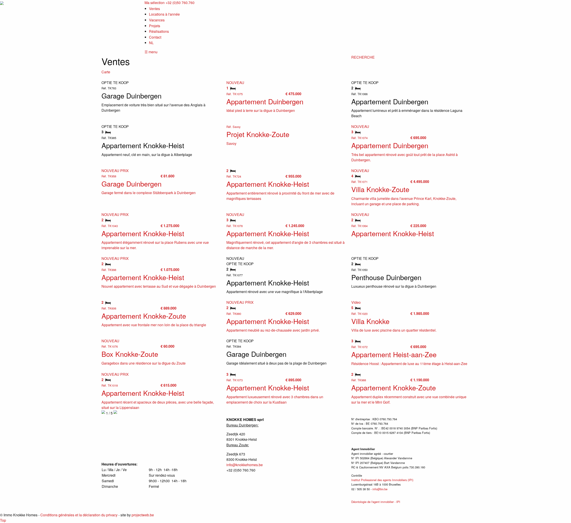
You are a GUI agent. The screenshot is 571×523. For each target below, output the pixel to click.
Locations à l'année (164, 14)
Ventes (154, 8)
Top (3, 520)
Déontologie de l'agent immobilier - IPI (375, 502)
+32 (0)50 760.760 (180, 2)
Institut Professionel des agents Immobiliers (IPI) (382, 480)
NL (151, 42)
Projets (154, 25)
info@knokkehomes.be (244, 464)
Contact (155, 37)
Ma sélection (155, 2)
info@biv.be (379, 489)
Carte (105, 71)
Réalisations (159, 31)
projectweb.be (143, 514)
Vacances (157, 20)
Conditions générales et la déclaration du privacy (79, 514)
